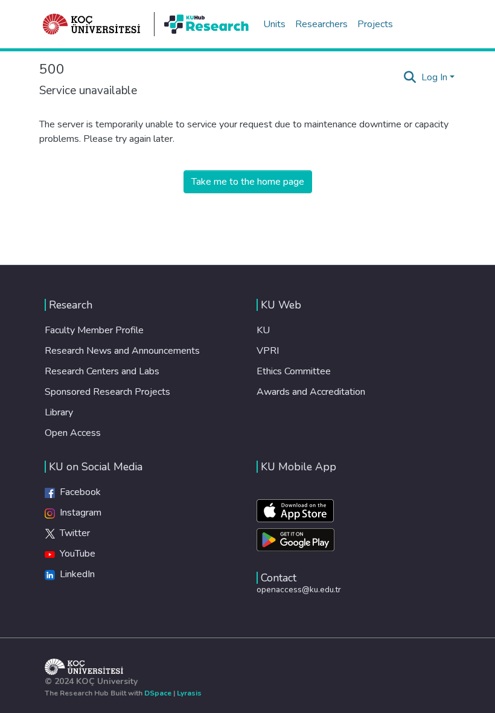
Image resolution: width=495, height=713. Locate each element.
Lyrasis (189, 693)
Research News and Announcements (122, 350)
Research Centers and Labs (102, 371)
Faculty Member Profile (94, 330)
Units (274, 24)
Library (59, 412)
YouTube (75, 553)
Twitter (72, 533)
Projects (375, 24)
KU (263, 330)
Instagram (78, 512)
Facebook (78, 492)
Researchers (321, 24)
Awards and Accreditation (311, 391)
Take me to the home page (247, 181)
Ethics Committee (294, 371)
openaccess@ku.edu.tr (299, 589)
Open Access (73, 433)
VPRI (268, 350)
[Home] (91, 24)
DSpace (157, 693)
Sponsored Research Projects (107, 391)
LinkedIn (75, 574)
